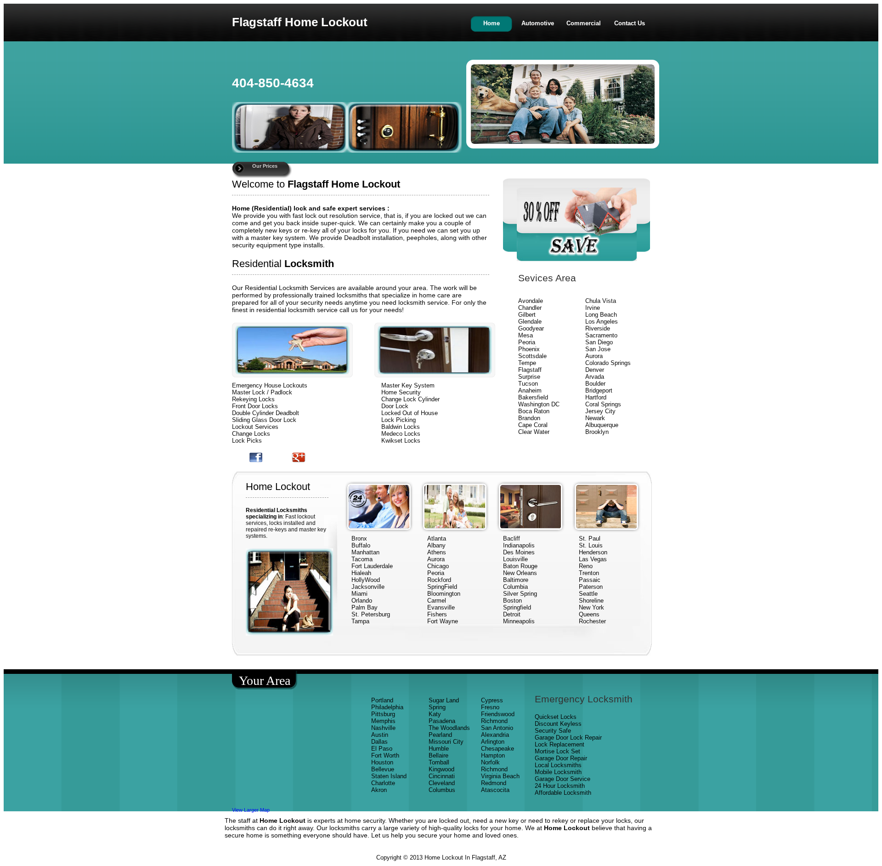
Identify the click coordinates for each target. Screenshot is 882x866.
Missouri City (447, 741)
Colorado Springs (608, 362)
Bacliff (511, 538)
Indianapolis (519, 545)
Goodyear (532, 328)
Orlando (361, 600)
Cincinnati (442, 776)
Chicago (438, 566)
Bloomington (443, 593)
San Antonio (497, 727)
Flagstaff (530, 369)
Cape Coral (533, 425)
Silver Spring (521, 593)
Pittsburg (383, 714)
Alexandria (495, 734)
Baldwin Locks (400, 426)
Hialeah (361, 573)
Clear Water (533, 431)
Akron (379, 789)
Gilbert (527, 314)
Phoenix (529, 349)
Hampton (493, 755)
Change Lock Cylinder (410, 399)
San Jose (598, 349)
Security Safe (553, 730)
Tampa (360, 621)
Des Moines (519, 552)
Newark (595, 418)
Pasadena (442, 721)
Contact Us (629, 23)
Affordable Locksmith (563, 792)
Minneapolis (519, 621)
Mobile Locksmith (558, 772)
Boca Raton (533, 411)
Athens (436, 552)
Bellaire (438, 755)
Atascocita (495, 789)
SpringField (442, 586)
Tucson (528, 383)
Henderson (593, 552)
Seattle (588, 593)
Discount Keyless (558, 723)
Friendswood (497, 714)
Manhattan (365, 552)
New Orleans (520, 573)
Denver (594, 369)
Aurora (594, 356)
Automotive (537, 23)
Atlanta (436, 538)
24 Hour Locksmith (560, 785)
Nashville (383, 727)
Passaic (589, 579)
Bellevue (382, 769)
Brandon (529, 418)
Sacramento (601, 335)
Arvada (594, 376)
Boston (512, 600)
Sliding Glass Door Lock (264, 419)
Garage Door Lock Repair (568, 737)
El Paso (381, 748)
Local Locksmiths (558, 765)
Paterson (591, 586)
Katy (435, 714)
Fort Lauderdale (372, 566)
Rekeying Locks (253, 399)
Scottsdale (532, 356)
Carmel (436, 600)
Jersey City (600, 411)
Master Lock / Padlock (262, 392)
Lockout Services (255, 426)
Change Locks (251, 433)
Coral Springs (603, 404)
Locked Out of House (409, 413)
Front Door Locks (255, 406)
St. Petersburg (370, 614)
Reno (586, 566)
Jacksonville (367, 586)
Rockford (439, 579)
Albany (436, 545)
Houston (382, 762)
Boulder (595, 383)
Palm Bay (364, 607)
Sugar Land (444, 700)
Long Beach (601, 314)
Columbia (515, 586)
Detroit (511, 614)
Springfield (517, 607)
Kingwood (441, 769)
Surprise (529, 376)
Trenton (589, 573)
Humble (439, 748)
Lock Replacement (559, 744)
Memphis (383, 721)
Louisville (515, 559)
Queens (589, 614)
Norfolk (490, 762)
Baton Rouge (520, 566)
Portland (382, 700)
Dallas (379, 741)
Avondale (530, 300)
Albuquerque (601, 425)
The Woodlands (449, 727)
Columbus (442, 789)
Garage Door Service (562, 778)
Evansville (441, 607)
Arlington (492, 741)
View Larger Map (251, 810)
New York (592, 607)
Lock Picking (398, 419)
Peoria (526, 342)
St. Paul (590, 538)
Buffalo (360, 545)
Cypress (492, 700)
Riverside (597, 328)
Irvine (592, 307)
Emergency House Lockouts (269, 385)
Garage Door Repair (561, 758)
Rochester (592, 621)
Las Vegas (593, 559)
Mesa (525, 335)
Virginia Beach (500, 776)
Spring (437, 707)
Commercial (583, 23)
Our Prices (264, 166)
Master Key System (408, 385)
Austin (379, 734)
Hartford (595, 397)
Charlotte (383, 783)
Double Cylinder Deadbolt (265, 413)
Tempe (527, 362)
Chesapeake (497, 748)
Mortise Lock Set (557, 751)
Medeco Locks (400, 433)
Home (491, 23)
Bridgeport (598, 390)
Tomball (439, 762)
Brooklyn (597, 431)
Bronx (359, 538)
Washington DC (539, 404)
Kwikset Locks (400, 440)
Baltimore (515, 579)
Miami (359, 593)
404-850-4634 (273, 83)
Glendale (530, 321)
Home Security (401, 392)
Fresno (490, 707)
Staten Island (389, 776)
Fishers (437, 614)
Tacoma (362, 559)
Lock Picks (247, 440)
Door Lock (394, 406)
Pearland (440, 734)
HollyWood (365, 579)
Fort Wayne (442, 621)
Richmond (494, 721)
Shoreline (591, 600)
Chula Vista (600, 300)
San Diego (599, 342)
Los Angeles (601, 321)
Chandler (530, 307)
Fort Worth (385, 755)
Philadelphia (387, 707)
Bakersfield (533, 397)
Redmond (493, 783)
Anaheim (530, 390)
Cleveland (442, 783)
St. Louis (591, 545)
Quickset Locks (556, 716)
